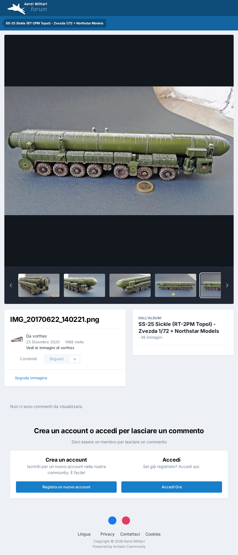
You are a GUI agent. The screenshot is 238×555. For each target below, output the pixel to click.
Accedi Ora (172, 487)
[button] (10, 285)
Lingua (85, 534)
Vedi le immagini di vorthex (50, 347)
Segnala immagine (31, 378)
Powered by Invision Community (119, 546)
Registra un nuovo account (66, 487)
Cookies (153, 534)
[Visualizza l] (38, 285)
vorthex (40, 335)
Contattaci (130, 534)
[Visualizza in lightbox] (119, 150)
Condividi (27, 358)
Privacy (107, 534)
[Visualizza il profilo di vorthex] (16, 339)
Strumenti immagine (202, 256)
